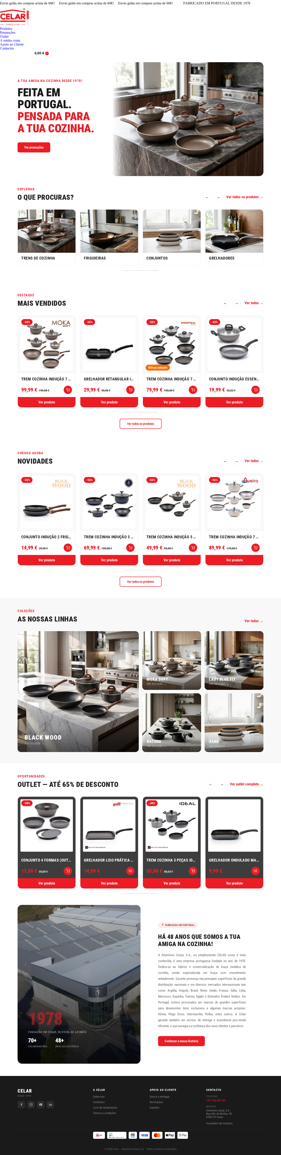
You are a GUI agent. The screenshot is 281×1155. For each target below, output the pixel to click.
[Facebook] (21, 1104)
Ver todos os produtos (242, 197)
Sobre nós (98, 1096)
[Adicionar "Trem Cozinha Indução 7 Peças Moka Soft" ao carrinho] (68, 390)
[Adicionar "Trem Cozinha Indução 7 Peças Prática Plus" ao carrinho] (193, 390)
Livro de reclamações (105, 1107)
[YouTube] (40, 1104)
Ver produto (46, 402)
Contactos (99, 1102)
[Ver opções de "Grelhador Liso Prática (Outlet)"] (130, 871)
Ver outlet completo (244, 784)
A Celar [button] (99, 1089)
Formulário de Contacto (219, 1123)
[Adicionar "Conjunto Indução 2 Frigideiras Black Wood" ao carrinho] (68, 548)
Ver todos (252, 303)
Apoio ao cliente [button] (163, 1089)
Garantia (154, 1107)
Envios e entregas (159, 1096)
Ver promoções (34, 147)
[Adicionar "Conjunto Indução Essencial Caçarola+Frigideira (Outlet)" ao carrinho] (255, 390)
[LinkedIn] (50, 1104)
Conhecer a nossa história (181, 1041)
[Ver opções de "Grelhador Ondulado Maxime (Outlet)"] (255, 871)
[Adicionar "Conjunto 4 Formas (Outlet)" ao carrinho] (68, 871)
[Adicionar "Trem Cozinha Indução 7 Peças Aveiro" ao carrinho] (255, 548)
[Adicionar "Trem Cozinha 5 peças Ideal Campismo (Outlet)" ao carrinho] (193, 871)
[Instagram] (31, 1104)
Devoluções (156, 1102)
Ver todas (252, 621)
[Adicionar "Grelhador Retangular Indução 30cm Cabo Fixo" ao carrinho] (130, 390)
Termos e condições (104, 1113)
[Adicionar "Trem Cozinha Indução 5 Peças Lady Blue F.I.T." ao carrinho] (130, 548)
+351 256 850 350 (215, 1100)
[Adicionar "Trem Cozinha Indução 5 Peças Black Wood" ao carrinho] (193, 548)
